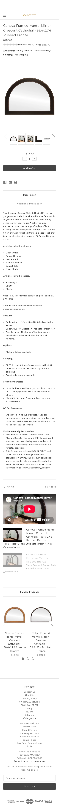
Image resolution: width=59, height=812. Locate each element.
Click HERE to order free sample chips (22, 295)
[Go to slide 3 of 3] (33, 658)
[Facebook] (4, 182)
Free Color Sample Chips (29, 743)
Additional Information (29, 203)
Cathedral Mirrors (29, 736)
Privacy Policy (29, 698)
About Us (29, 695)
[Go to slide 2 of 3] (28, 658)
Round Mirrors (29, 730)
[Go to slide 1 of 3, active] (23, 658)
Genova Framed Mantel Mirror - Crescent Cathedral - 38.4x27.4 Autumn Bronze (15, 642)
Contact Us (29, 692)
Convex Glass (29, 740)
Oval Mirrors (29, 726)
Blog (29, 708)
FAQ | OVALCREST (29, 705)
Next (53, 136)
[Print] (15, 182)
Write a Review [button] (43, 44)
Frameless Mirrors (29, 723)
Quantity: (29, 153)
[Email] (10, 182)
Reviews (29, 711)
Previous (6, 136)
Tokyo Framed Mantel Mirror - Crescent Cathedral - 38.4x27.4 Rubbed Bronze (41, 642)
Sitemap (29, 715)
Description (29, 194)
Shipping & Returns (29, 701)
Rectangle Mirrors (29, 733)
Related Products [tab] (29, 592)
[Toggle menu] (4, 15)
